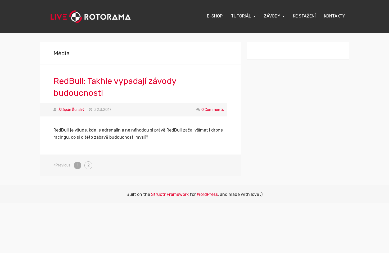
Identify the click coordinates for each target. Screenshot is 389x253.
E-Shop (215, 16)
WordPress (207, 194)
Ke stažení (304, 16)
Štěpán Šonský (71, 109)
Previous (62, 165)
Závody (272, 16)
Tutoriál (241, 16)
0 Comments (212, 109)
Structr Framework (170, 194)
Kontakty (334, 16)
